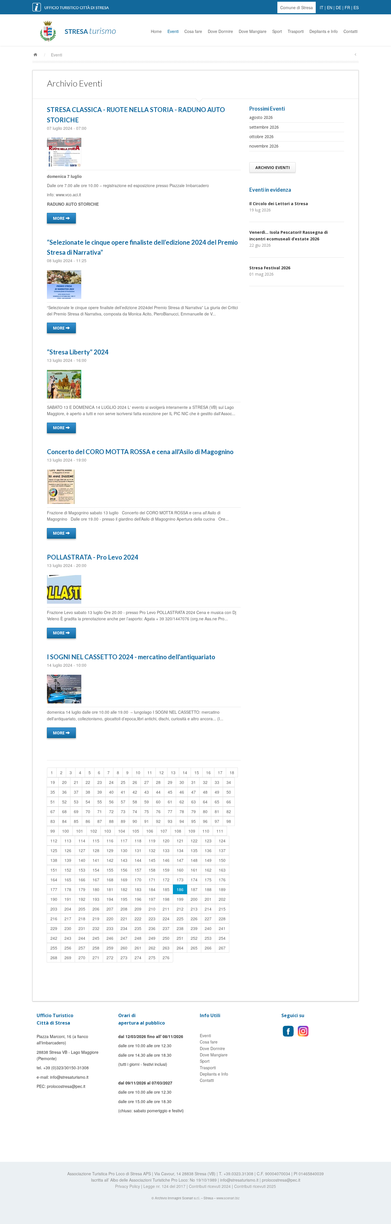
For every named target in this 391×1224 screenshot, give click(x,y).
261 (138, 948)
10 (138, 772)
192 (81, 899)
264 (180, 948)
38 (88, 792)
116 (109, 841)
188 (208, 889)
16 (208, 772)
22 (88, 782)
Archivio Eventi (272, 167)
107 (163, 831)
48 (205, 792)
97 (217, 821)
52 (64, 802)
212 (180, 909)
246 (109, 938)
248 (138, 938)
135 (194, 850)
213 (194, 909)
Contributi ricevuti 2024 (210, 1186)
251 (180, 938)
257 (81, 948)
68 (64, 811)
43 (146, 792)
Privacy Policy (127, 1186)
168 (109, 879)
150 (222, 860)
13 (173, 772)
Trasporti (296, 31)
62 (181, 802)
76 (158, 811)
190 (53, 899)
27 (146, 782)
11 (149, 772)
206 (95, 909)
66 (228, 802)
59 (146, 802)
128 (95, 850)
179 (81, 889)
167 (95, 879)
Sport (277, 31)
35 (52, 792)
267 (222, 948)
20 (64, 782)
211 (166, 909)
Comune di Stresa (296, 7)
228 (222, 918)
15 (196, 772)
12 (161, 772)
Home (156, 31)
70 (88, 811)
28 (158, 782)
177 (53, 889)
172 (166, 879)
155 (109, 870)
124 (222, 841)
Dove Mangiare (252, 31)
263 (166, 948)
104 (121, 831)
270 (81, 957)
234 (124, 928)
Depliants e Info (323, 31)
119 (152, 841)
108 (177, 831)
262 (152, 948)
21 (76, 782)
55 (99, 802)
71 (99, 811)
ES (356, 7)
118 (138, 841)
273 (124, 957)
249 (152, 938)
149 (208, 860)
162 (208, 870)
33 (217, 782)
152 (67, 870)
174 (194, 879)
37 (76, 792)
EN (329, 7)
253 (208, 938)
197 (152, 899)
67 (52, 811)
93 (170, 821)
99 (52, 831)
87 (99, 821)
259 (109, 948)
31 (193, 782)
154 (95, 870)
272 (109, 957)
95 (193, 821)
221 (124, 918)
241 (222, 928)
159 (166, 870)
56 (111, 802)
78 (181, 811)
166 (81, 879)
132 (152, 850)
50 (228, 792)
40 (111, 792)
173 (180, 879)
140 (81, 860)
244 (81, 938)
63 (193, 802)
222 (138, 918)
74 (135, 811)
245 (95, 938)
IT (321, 7)
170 (138, 879)
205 (81, 909)
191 (67, 899)
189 (222, 889)
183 (138, 889)
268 (53, 957)
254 (222, 938)
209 (138, 909)
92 (158, 821)
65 (217, 802)
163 (222, 870)
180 (95, 889)
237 (166, 928)
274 (138, 957)
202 (222, 899)
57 (123, 802)
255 (53, 948)
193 (95, 899)
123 (208, 841)
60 (158, 802)
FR (347, 7)
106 (149, 831)
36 (64, 792)
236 (152, 928)
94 (181, 821)
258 (95, 948)
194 (109, 899)
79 (193, 811)
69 (76, 811)
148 (194, 860)
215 (222, 909)
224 (166, 918)
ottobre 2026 (261, 136)
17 (220, 772)
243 (67, 938)
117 (124, 841)
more (59, 218)
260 (124, 948)
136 (208, 850)
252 (194, 938)
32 (205, 782)
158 (152, 870)
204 (67, 909)
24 (111, 782)
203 (53, 909)
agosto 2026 (261, 117)
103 (107, 831)
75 (146, 811)
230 (67, 928)
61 (170, 802)
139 (67, 860)
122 (194, 841)
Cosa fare (193, 31)
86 (88, 821)
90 (135, 821)
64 (205, 802)
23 (99, 782)
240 (208, 928)
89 (123, 821)
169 (124, 879)
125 (53, 850)
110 (205, 831)
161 (194, 870)
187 (194, 889)
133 (166, 850)
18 (232, 772)
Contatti (350, 31)
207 (109, 909)
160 (180, 870)
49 (217, 792)
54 (88, 802)
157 (138, 870)
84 (64, 821)
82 (228, 811)
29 (170, 782)
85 (76, 821)
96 (205, 821)
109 (191, 831)
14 (185, 772)
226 (194, 918)
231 (81, 928)
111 (219, 831)
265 (194, 948)
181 (109, 889)
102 (93, 831)
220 (109, 918)
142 (109, 860)
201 (208, 899)
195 (124, 899)
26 (135, 782)
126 (67, 850)
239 (194, 928)
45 (170, 792)
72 (111, 811)
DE (338, 7)
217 (67, 918)
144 (138, 860)
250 (166, 938)
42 (135, 792)
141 (95, 860)
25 (123, 782)
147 (180, 860)
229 (53, 928)
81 (217, 811)
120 (166, 841)
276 (166, 957)
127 (81, 850)
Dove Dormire (220, 31)
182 (124, 889)
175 (208, 879)
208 (124, 909)
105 (135, 831)
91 (146, 821)
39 (99, 792)
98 (228, 821)
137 (222, 850)
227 (208, 918)
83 (52, 821)
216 (53, 918)
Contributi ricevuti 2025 (255, 1186)
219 (95, 918)
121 (180, 841)
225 (180, 918)
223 (152, 918)
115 (95, 841)
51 (52, 802)
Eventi (173, 31)
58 (135, 802)
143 (124, 860)
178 (67, 889)
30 (181, 782)
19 (52, 782)
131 (138, 850)
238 (180, 928)
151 (53, 870)
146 (166, 860)
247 (124, 938)
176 (222, 879)
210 (152, 909)
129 (109, 850)
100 (65, 831)
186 (180, 889)
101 (79, 831)
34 (228, 782)
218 (81, 918)
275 (152, 957)
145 (152, 860)
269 (67, 957)
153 (81, 870)
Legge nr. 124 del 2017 (164, 1186)
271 (95, 957)
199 (180, 899)
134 (180, 850)
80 (205, 811)
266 (208, 948)
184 (152, 889)
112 (53, 841)
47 (193, 792)
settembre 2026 (264, 127)
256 (67, 948)
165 (67, 879)
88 (111, 821)
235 (138, 928)
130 (124, 850)
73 (123, 811)
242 (53, 938)
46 (181, 792)
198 (166, 899)
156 (124, 870)
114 (81, 841)
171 (152, 879)
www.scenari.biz (228, 1198)
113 (67, 841)
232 (95, 928)
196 (138, 899)
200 (194, 899)
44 (158, 792)
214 (208, 909)
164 (53, 879)
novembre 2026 (264, 146)
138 (53, 860)
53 (76, 802)
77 (170, 811)
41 (123, 792)
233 (109, 928)
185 (166, 889)
